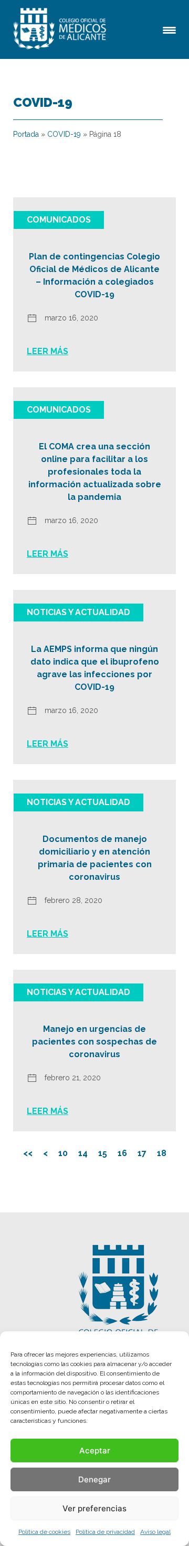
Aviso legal (155, 1531)
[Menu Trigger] (169, 29)
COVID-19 (64, 134)
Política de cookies (44, 1531)
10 (63, 1153)
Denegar (94, 1479)
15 (102, 1153)
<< (28, 1153)
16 (122, 1153)
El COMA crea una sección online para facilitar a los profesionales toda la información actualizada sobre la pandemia (94, 471)
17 (142, 1153)
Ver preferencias (94, 1508)
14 (83, 1153)
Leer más (47, 351)
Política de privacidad (105, 1531)
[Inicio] (61, 29)
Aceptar (94, 1450)
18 (161, 1153)
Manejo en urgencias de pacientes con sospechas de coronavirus (94, 1041)
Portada (26, 134)
